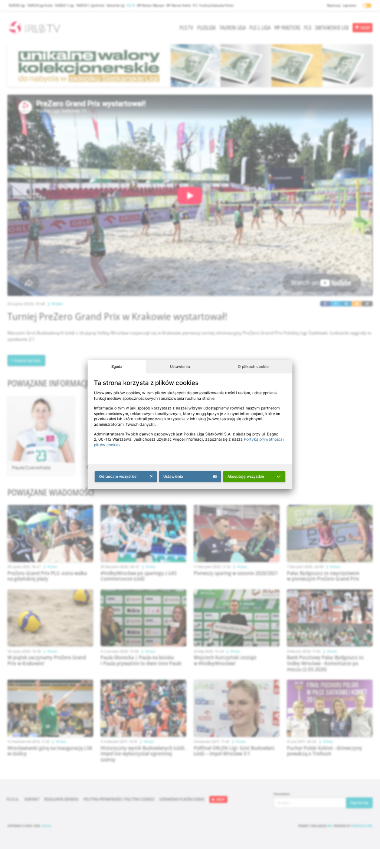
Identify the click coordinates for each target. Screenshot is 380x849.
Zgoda (116, 366)
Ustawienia (180, 366)
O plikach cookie (253, 366)
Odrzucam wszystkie (118, 476)
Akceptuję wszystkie (245, 476)
